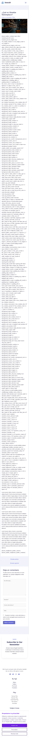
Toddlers (14, 684)
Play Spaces (14, 701)
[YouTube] (19, 674)
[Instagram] (16, 674)
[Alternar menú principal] (25, 2)
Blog (13, 17)
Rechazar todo (14, 733)
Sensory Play (15, 696)
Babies (14, 682)
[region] (14, 724)
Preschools (14, 686)
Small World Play (14, 699)
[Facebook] (10, 674)
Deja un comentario (7, 17)
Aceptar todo (14, 725)
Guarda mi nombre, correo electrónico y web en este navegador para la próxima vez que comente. (14, 617)
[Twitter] (13, 674)
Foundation (14, 687)
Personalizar (14, 729)
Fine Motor (14, 703)
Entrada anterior (15, 559)
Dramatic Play (14, 698)
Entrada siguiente (14, 563)
